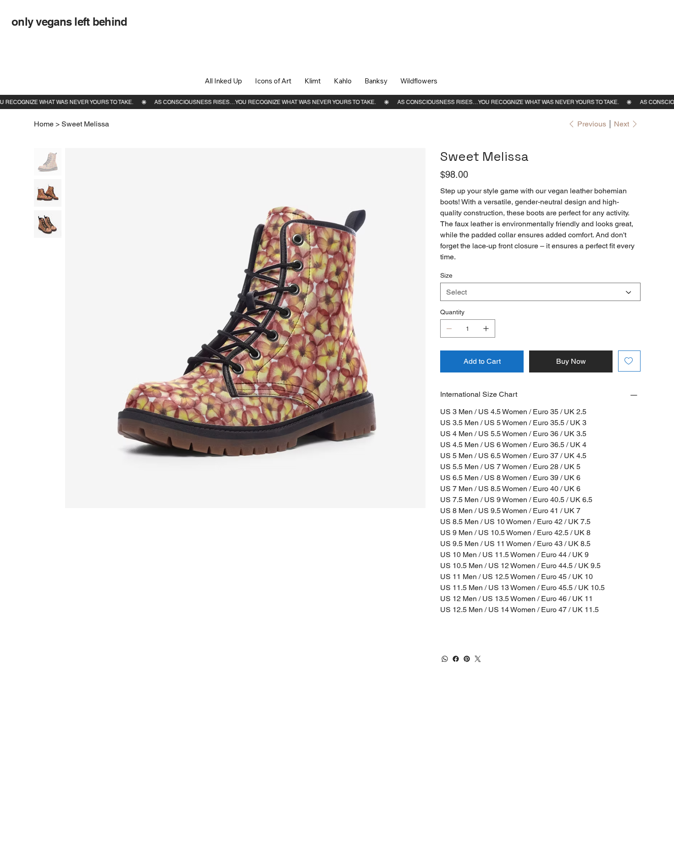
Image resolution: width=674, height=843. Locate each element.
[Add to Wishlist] (629, 361)
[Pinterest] (466, 658)
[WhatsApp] (444, 658)
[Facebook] (455, 658)
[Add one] (486, 328)
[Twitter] (477, 658)
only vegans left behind (69, 21)
